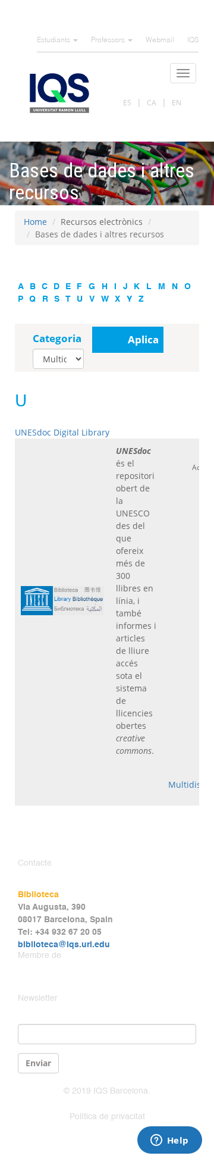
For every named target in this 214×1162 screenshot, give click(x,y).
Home (35, 221)
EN (176, 103)
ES (127, 103)
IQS (193, 40)
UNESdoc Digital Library (62, 432)
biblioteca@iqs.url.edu (64, 945)
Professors (109, 40)
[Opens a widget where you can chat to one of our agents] (169, 1141)
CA (151, 103)
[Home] (59, 93)
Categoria (57, 338)
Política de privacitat (107, 1117)
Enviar (38, 1063)
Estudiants (54, 40)
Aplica (143, 339)
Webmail (160, 40)
